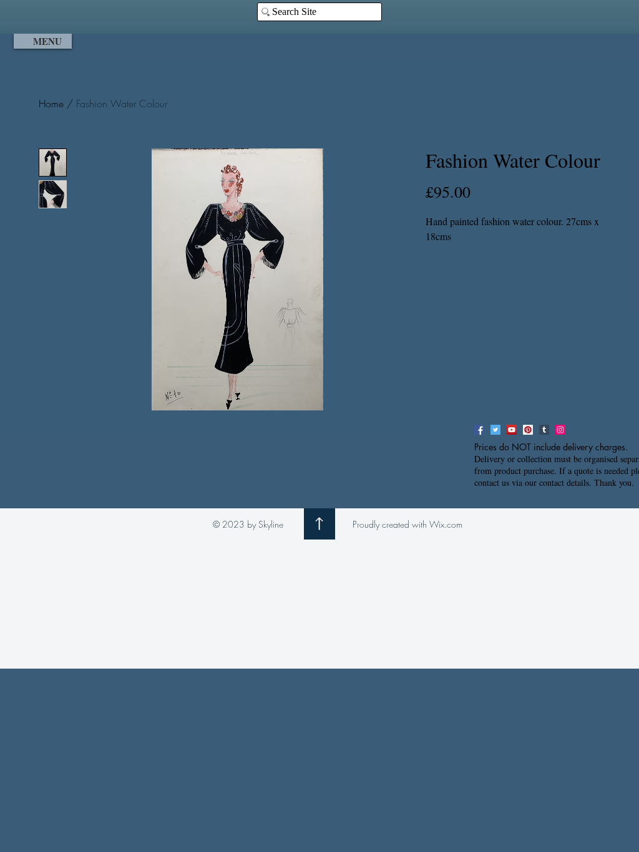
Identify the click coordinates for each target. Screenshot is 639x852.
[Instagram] (560, 430)
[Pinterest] (528, 430)
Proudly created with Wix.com (407, 524)
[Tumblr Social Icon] (544, 430)
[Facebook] (479, 430)
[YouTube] (512, 430)
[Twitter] (495, 430)
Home (51, 103)
